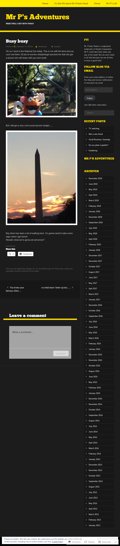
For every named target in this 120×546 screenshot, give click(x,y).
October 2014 (94, 410)
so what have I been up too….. (55, 287)
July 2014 (93, 426)
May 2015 (93, 382)
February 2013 (95, 520)
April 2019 (93, 195)
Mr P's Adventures (37, 17)
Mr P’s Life (111, 3)
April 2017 (93, 288)
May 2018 (93, 233)
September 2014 (96, 415)
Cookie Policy (57, 542)
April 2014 (93, 443)
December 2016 (95, 305)
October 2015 (94, 366)
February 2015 (95, 388)
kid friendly (42, 269)
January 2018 (94, 250)
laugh (49, 269)
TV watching (94, 128)
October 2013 (94, 476)
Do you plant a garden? (98, 145)
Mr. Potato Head (57, 269)
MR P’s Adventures (99, 158)
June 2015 (93, 377)
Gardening (93, 150)
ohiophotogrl (42, 46)
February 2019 (95, 206)
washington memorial (13, 271)
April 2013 (93, 509)
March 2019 (94, 200)
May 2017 (93, 283)
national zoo (68, 269)
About (97, 3)
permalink (35, 271)
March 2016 (94, 338)
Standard (57, 46)
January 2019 (94, 211)
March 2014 (94, 448)
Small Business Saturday (99, 139)
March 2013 (94, 514)
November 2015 (95, 360)
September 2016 (96, 316)
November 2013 (95, 470)
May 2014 (93, 437)
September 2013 (96, 481)
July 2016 (93, 321)
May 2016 (93, 333)
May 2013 (93, 503)
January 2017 (94, 299)
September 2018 (96, 222)
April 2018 (93, 239)
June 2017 (93, 277)
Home (45, 3)
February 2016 (95, 344)
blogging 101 (30, 269)
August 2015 (94, 371)
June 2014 (93, 432)
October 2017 (94, 266)
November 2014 (95, 404)
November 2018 (95, 217)
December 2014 (95, 399)
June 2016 (93, 327)
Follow (89, 98)
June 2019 (93, 184)
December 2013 (95, 465)
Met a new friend (96, 134)
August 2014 (94, 421)
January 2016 (94, 349)
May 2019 (93, 189)
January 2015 (94, 393)
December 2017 (95, 255)
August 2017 (94, 272)
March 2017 (94, 294)
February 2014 (95, 454)
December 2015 (95, 355)
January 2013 (94, 525)
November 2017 (95, 261)
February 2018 (95, 244)
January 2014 (94, 459)
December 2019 (95, 178)
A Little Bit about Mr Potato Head (71, 3)
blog (23, 269)
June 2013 (93, 498)
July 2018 (93, 228)
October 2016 (94, 310)
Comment (61, 353)
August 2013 (94, 487)
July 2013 (93, 492)
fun (37, 269)
